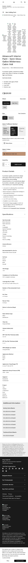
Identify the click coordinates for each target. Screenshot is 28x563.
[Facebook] (2, 468)
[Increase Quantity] (9, 164)
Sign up (4, 461)
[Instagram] (6, 468)
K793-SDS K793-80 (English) (9, 427)
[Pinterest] (16, 468)
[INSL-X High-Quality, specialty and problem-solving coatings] (9, 517)
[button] (21, 2)
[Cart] (24, 2)
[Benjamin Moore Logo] (14, 2)
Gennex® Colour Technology (18, 208)
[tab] (4, 37)
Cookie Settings (6, 557)
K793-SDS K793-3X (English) (9, 421)
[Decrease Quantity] (3, 164)
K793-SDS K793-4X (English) (9, 424)
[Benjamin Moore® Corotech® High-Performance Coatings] (9, 507)
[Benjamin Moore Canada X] (19, 468)
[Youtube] (12, 468)
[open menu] (3, 2)
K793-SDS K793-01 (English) (9, 411)
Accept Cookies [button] (20, 560)
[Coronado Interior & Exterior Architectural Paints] (9, 526)
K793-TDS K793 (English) (8, 435)
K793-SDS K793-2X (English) (9, 417)
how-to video (6, 204)
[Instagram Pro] (9, 469)
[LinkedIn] (2, 471)
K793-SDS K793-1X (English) (9, 414)
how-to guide (13, 203)
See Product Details (6, 77)
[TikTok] (6, 471)
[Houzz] (22, 468)
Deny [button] (8, 560)
